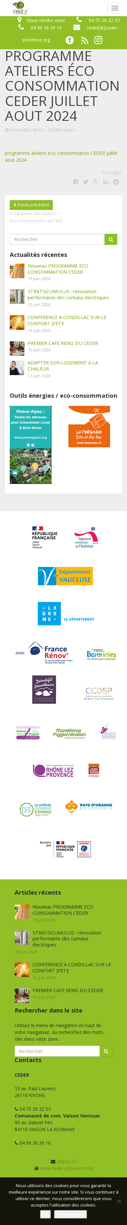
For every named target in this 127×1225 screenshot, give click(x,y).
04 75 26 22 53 (104, 20)
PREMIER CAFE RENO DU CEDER (63, 343)
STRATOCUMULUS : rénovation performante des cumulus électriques (68, 294)
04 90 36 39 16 (46, 28)
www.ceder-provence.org (66, 1168)
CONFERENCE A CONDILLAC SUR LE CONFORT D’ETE (67, 320)
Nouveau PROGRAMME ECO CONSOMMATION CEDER (58, 268)
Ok (45, 1214)
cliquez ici (67, 1161)
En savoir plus (70, 1214)
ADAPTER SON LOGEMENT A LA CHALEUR (63, 365)
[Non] (119, 1201)
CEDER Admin (61, 130)
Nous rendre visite (46, 20)
